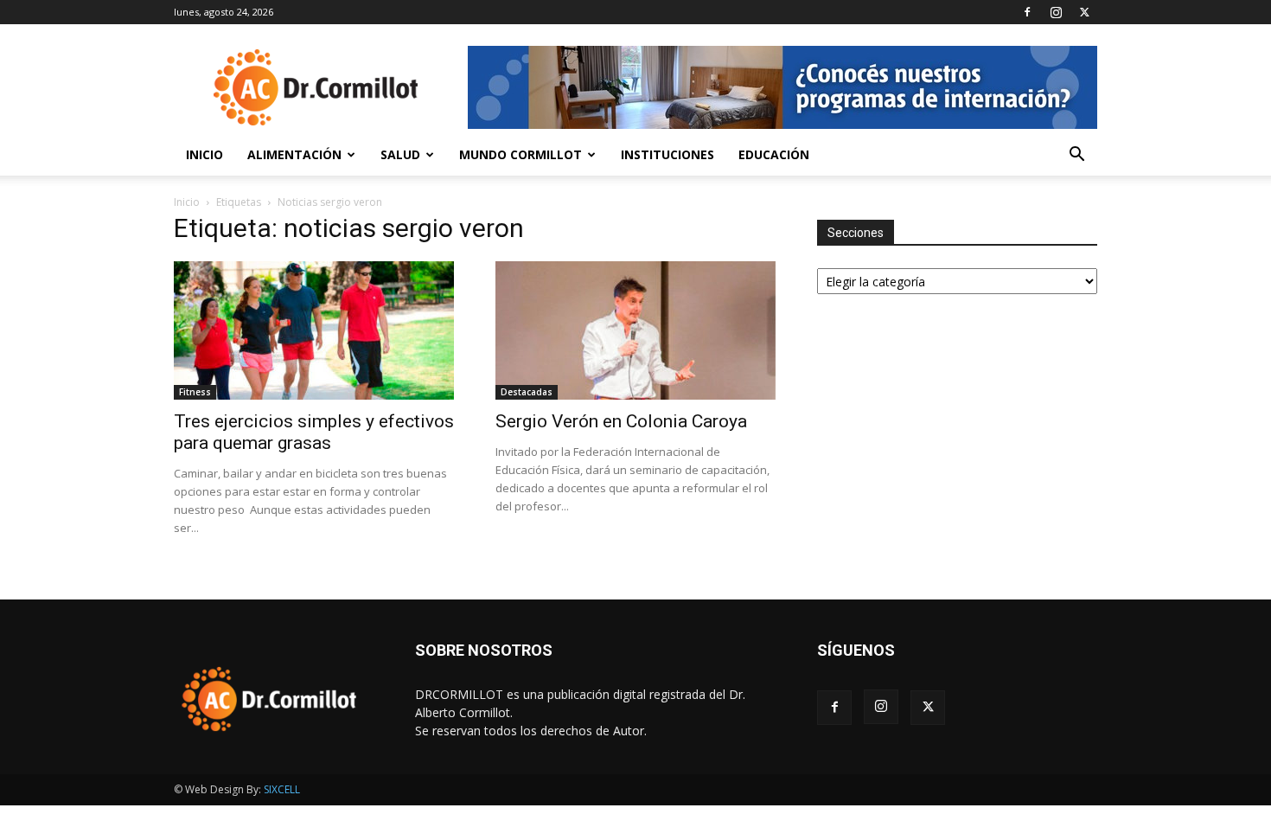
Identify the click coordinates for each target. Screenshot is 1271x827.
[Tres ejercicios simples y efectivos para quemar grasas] (314, 330)
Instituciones (667, 154)
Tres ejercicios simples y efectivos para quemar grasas (314, 432)
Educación (773, 154)
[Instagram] (1056, 12)
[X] (1084, 12)
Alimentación (294, 154)
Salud (400, 154)
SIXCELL (282, 789)
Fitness (195, 392)
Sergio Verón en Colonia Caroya (621, 421)
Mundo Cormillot (520, 154)
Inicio (204, 154)
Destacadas (526, 392)
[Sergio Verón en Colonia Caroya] (635, 330)
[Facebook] (1027, 12)
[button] (1076, 156)
